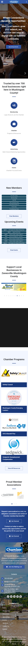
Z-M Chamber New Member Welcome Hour (16, 241)
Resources (6, 614)
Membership (14, 112)
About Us (5, 623)
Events (14, 167)
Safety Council (8, 384)
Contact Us (6, 626)
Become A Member (13, 47)
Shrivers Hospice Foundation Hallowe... (16, 236)
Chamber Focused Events (14, 170)
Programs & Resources (14, 133)
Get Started (15, 521)
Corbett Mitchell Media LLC (14, 202)
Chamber (14, 130)
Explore (5, 629)
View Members (14, 216)
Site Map (23, 639)
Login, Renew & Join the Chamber (14, 115)
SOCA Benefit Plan (9, 434)
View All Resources (14, 468)
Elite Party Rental (14, 195)
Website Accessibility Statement (11, 639)
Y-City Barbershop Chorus (14, 206)
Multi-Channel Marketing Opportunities (14, 152)
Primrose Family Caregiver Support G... (16, 232)
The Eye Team (14, 204)
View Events (14, 250)
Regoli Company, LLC (14, 209)
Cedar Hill (14, 198)
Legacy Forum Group (16, 229)
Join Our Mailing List (15, 567)
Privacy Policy (22, 637)
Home (4, 608)
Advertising (14, 149)
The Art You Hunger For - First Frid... (16, 234)
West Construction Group (14, 200)
